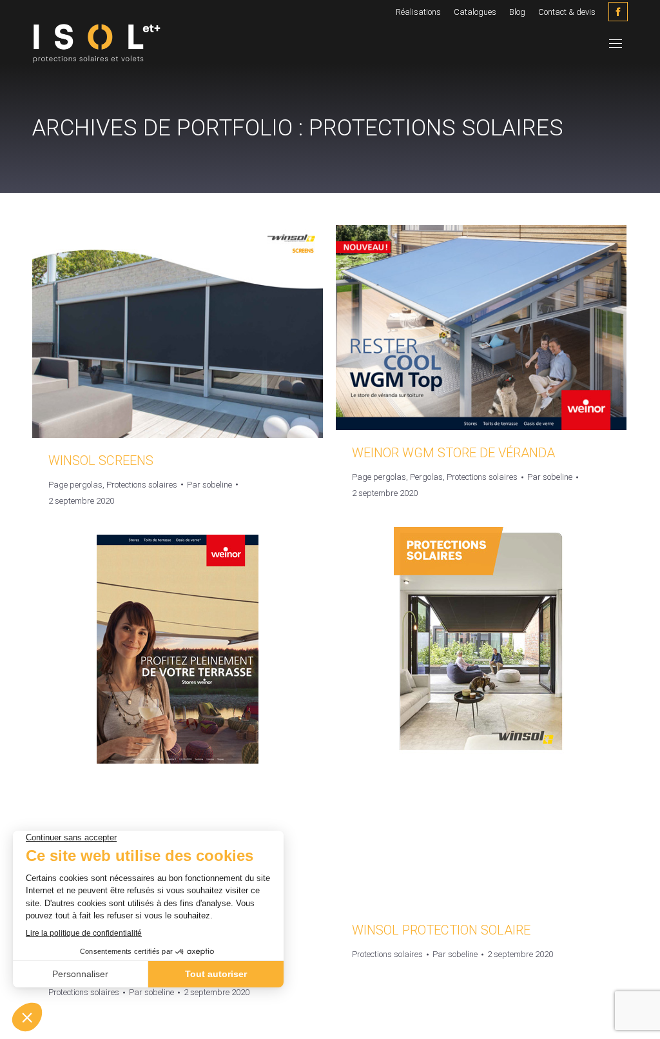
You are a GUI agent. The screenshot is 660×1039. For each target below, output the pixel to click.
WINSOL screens (100, 460)
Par (209, 485)
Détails (213, 331)
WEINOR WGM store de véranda (453, 452)
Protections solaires (141, 485)
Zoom (178, 331)
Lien (143, 331)
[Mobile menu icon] (615, 43)
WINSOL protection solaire (441, 930)
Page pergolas (75, 485)
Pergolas (426, 477)
